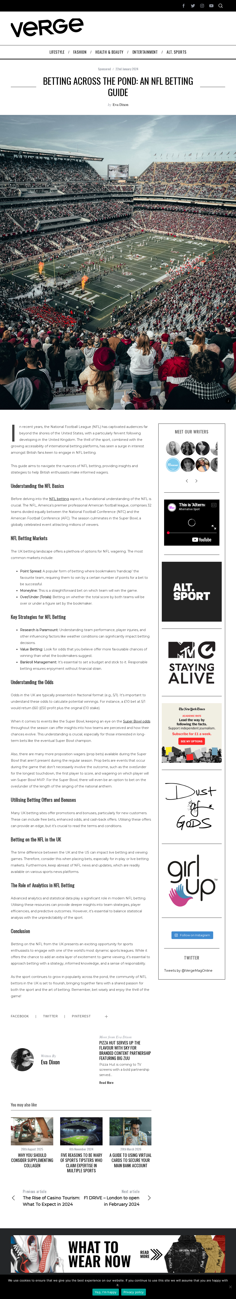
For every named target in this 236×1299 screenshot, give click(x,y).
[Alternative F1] (173, 465)
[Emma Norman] (173, 448)
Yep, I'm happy (106, 1292)
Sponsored (104, 68)
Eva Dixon (120, 104)
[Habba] (202, 448)
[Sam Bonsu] (202, 465)
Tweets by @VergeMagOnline (188, 970)
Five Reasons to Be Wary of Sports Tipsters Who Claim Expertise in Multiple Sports (81, 1163)
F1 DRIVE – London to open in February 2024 (111, 1198)
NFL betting (59, 499)
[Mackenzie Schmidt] (188, 448)
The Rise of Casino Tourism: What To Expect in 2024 (51, 1198)
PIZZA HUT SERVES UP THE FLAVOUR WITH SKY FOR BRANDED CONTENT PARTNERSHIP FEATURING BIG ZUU (125, 1050)
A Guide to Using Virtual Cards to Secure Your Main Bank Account (130, 1160)
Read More (106, 1082)
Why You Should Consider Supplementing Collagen (32, 1160)
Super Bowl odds (136, 721)
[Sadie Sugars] (188, 465)
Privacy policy (134, 1292)
